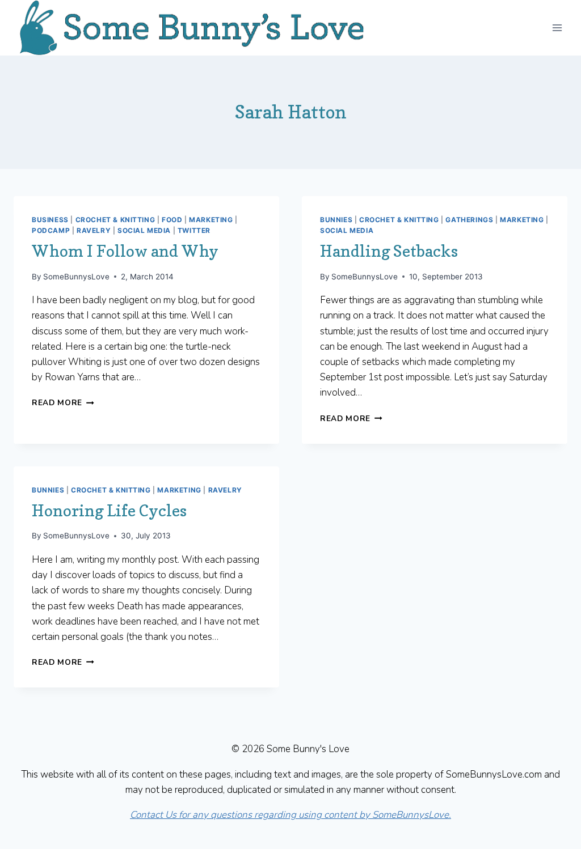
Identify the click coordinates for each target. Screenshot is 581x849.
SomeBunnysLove (76, 276)
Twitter (194, 230)
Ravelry (94, 230)
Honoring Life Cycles (109, 510)
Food (172, 219)
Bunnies (336, 219)
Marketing (211, 219)
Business (50, 219)
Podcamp (51, 230)
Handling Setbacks (389, 251)
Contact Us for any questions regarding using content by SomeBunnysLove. (290, 814)
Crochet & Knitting (115, 219)
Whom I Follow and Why (125, 251)
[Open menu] (556, 27)
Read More (63, 402)
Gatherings (469, 219)
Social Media (144, 230)
